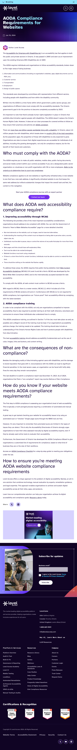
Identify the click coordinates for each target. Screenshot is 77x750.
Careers (54, 656)
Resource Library (33, 653)
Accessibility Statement (27, 735)
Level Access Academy (11, 667)
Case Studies (32, 672)
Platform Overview (9, 653)
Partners (55, 660)
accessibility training (17, 338)
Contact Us (62, 735)
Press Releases (57, 670)
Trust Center (56, 673)
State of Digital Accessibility (37, 686)
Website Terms (9, 735)
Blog (29, 656)
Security (51, 735)
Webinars (30, 663)
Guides (29, 660)
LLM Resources (46, 642)
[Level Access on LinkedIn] (71, 741)
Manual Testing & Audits (11, 693)
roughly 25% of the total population (59, 133)
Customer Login (57, 663)
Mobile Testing (8, 673)
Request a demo (36, 497)
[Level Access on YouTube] (66, 741)
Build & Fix (7, 660)
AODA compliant (42, 125)
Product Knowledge (34, 679)
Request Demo (57, 677)
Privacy (42, 735)
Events (54, 667)
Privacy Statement (57, 576)
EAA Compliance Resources (37, 689)
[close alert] (73, 2)
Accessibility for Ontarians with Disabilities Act (23, 53)
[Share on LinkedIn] (18, 504)
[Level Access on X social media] (60, 741)
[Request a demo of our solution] (38, 525)
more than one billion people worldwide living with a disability (34, 130)
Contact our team (38, 197)
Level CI (6, 670)
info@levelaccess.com (48, 632)
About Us (55, 653)
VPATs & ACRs (8, 689)
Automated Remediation (11, 680)
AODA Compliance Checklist (22, 451)
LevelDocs (6, 677)
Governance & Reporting (11, 663)
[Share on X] (11, 504)
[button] (65, 8)
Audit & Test (7, 656)
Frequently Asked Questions (37, 682)
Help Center (31, 675)
